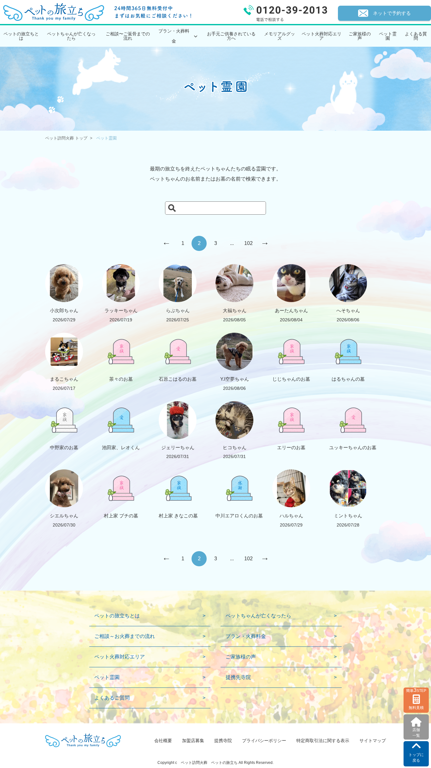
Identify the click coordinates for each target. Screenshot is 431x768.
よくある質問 (416, 36)
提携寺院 (223, 740)
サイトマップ (372, 740)
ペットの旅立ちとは (21, 36)
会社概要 (163, 740)
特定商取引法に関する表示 (322, 740)
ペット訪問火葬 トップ (66, 138)
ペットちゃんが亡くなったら (71, 36)
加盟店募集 (193, 740)
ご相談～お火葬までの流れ (124, 636)
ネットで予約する (392, 13)
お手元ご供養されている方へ (231, 36)
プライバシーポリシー (264, 740)
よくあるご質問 (112, 697)
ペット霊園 (388, 36)
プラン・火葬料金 (246, 636)
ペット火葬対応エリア (321, 36)
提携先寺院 (238, 677)
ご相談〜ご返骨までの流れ (128, 36)
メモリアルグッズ (279, 36)
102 (248, 243)
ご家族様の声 (360, 36)
